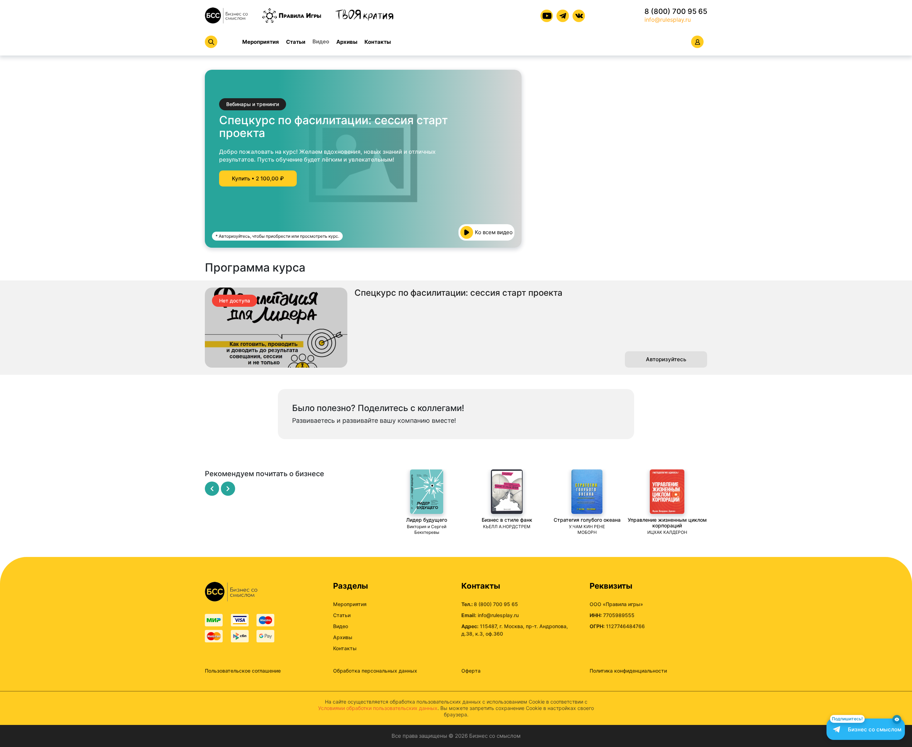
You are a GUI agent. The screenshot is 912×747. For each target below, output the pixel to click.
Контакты (377, 41)
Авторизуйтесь (666, 359)
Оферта (471, 671)
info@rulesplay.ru (667, 19)
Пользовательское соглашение (243, 671)
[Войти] (697, 42)
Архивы (346, 41)
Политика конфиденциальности (628, 671)
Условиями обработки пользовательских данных (377, 708)
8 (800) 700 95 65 (675, 11)
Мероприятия (260, 41)
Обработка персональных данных (375, 671)
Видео (320, 41)
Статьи (295, 41)
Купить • (258, 178)
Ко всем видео (494, 232)
